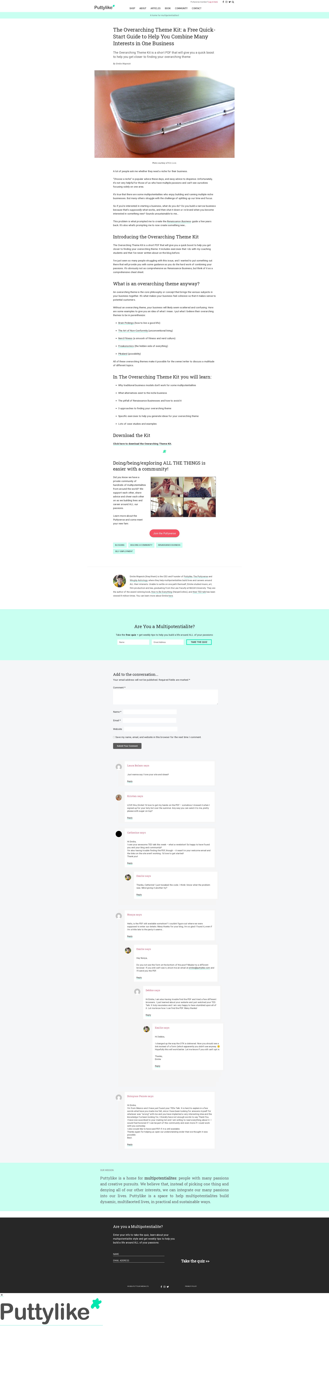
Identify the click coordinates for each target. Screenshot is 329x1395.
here (170, 595)
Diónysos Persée (137, 1096)
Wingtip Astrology (138, 580)
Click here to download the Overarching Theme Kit (142, 443)
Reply (129, 781)
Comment (119, 687)
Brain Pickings (126, 322)
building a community (141, 545)
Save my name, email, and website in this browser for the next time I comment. (158, 737)
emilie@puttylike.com (199, 968)
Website (117, 729)
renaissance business (169, 545)
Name (117, 711)
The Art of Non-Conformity (133, 330)
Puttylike (105, 7)
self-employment (124, 551)
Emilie (140, 875)
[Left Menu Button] (1, 1295)
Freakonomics (126, 346)
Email (117, 720)
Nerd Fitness (125, 338)
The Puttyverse (200, 576)
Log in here (213, 2)
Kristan (132, 796)
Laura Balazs (135, 765)
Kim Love (172, 163)
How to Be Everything (161, 592)
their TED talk (199, 592)
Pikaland (122, 353)
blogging (120, 545)
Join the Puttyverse (164, 533)
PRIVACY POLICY (191, 1286)
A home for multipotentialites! (164, 15)
